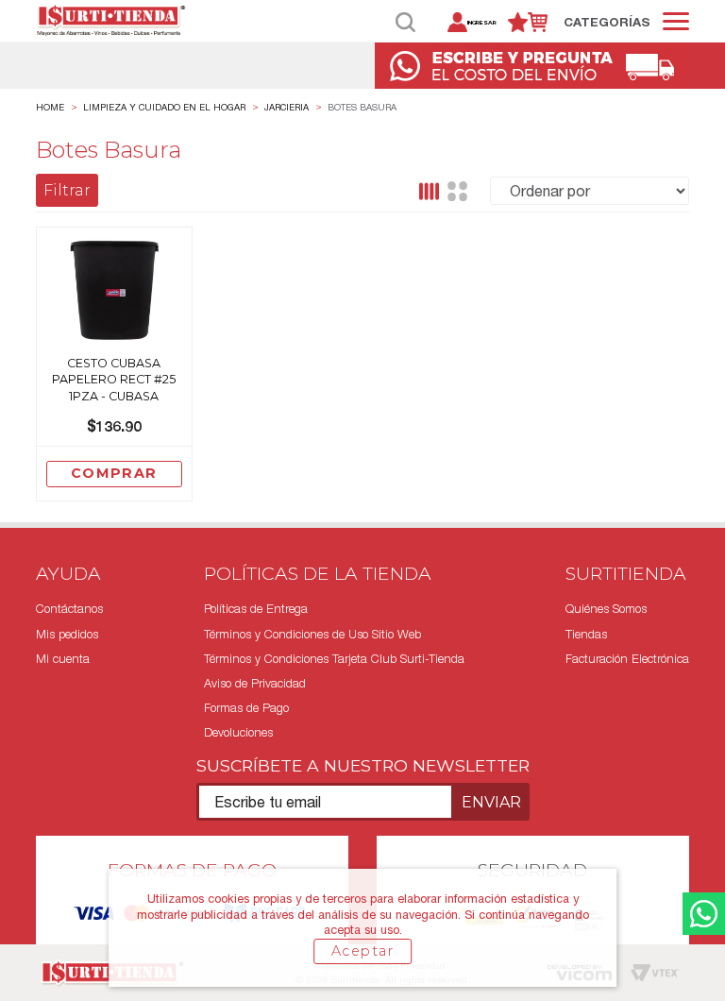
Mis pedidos (67, 634)
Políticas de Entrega (256, 609)
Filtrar (67, 190)
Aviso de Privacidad (255, 683)
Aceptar (362, 950)
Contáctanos (69, 609)
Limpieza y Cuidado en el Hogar (164, 107)
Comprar (114, 473)
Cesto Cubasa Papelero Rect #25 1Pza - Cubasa (114, 379)
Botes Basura (362, 107)
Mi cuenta (63, 659)
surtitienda (50, 108)
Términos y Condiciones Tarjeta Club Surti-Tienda (334, 659)
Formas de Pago (246, 708)
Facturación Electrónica (627, 659)
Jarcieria (286, 107)
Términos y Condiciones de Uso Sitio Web (312, 634)
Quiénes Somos (606, 609)
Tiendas (586, 634)
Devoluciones (238, 732)
